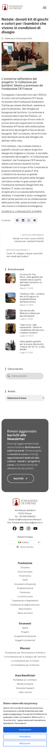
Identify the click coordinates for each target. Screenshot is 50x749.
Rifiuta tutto (25, 743)
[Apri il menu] (44, 7)
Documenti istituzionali (25, 584)
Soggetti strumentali (25, 640)
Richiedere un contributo (25, 680)
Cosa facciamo (25, 571)
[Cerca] (8, 376)
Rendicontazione (25, 684)
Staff (25, 580)
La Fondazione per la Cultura (25, 661)
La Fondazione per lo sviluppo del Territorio (25, 656)
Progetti (25, 632)
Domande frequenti (25, 688)
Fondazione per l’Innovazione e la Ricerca (25, 652)
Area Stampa (25, 609)
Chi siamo (25, 567)
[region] (25, 724)
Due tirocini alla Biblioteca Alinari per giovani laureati (30, 313)
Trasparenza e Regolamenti (25, 600)
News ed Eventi (25, 613)
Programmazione (25, 588)
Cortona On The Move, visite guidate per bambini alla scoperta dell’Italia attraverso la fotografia (31, 279)
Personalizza (25, 736)
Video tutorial (25, 692)
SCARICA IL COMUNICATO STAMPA (22, 211)
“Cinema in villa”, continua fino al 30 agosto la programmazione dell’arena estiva (32, 298)
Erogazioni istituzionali (25, 636)
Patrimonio (25, 592)
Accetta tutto (25, 730)
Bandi (25, 628)
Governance (25, 576)
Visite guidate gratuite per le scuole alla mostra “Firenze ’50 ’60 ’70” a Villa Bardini (32, 345)
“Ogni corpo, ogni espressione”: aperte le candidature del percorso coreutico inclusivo (32, 328)
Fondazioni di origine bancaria (25, 604)
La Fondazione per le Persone (25, 665)
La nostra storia (25, 596)
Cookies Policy (16, 714)
